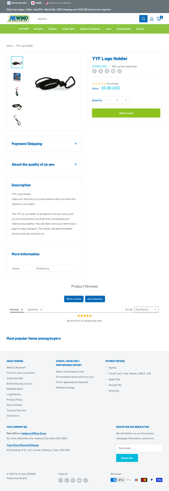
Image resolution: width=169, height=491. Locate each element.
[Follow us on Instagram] (73, 480)
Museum (140, 29)
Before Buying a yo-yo (19, 383)
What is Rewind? (16, 367)
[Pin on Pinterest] (100, 70)
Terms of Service (16, 410)
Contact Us (13, 415)
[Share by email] (113, 70)
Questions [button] (33, 309)
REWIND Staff (15, 388)
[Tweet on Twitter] (107, 70)
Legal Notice (14, 394)
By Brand (53, 29)
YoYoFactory (99, 66)
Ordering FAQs (15, 378)
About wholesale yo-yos (70, 371)
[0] (159, 19)
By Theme (38, 29)
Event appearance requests (72, 382)
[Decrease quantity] (108, 100)
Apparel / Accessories (90, 29)
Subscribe (127, 457)
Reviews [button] (14, 309)
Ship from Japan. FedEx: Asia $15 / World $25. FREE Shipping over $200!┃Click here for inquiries (59, 9)
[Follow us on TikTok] (85, 480)
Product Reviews (84, 286)
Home (10, 45)
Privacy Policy (14, 399)
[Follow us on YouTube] (79, 480)
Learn (108, 29)
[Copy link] (119, 70)
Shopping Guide (124, 29)
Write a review (74, 299)
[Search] (143, 18)
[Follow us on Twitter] (67, 480)
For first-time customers (21, 372)
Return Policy (14, 404)
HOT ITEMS (24, 29)
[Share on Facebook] (94, 70)
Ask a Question (95, 299)
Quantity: (97, 100)
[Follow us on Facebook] (60, 480)
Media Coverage (65, 387)
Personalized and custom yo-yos (75, 376)
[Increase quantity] (125, 100)
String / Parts (68, 29)
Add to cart (126, 113)
